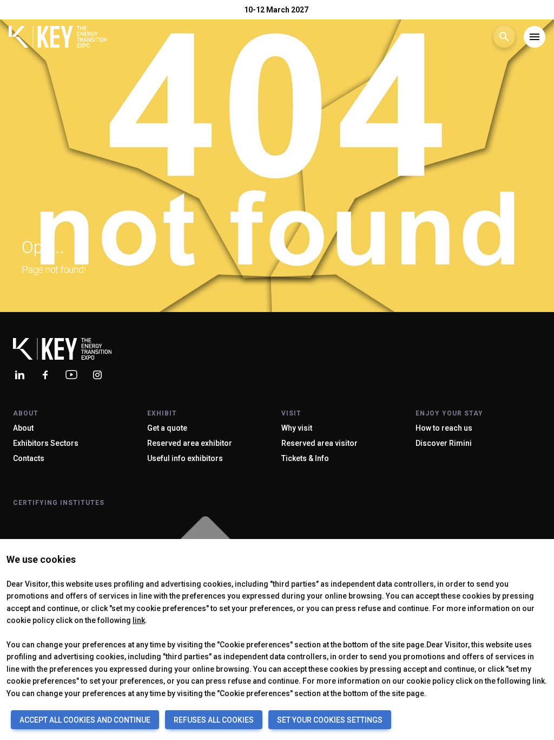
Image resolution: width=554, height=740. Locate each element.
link (139, 620)
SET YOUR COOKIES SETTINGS (329, 720)
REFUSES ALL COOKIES (214, 720)
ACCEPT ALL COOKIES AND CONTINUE (84, 720)
